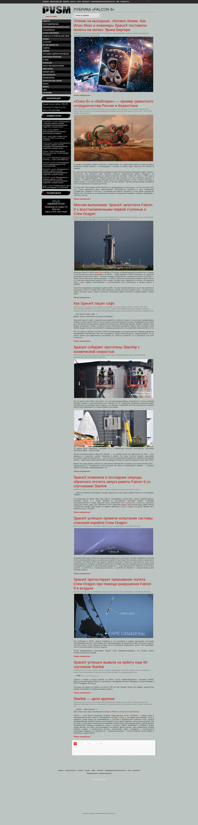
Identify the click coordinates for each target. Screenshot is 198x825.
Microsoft (86, 1)
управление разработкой (124, 311)
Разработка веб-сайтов (52, 81)
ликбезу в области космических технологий (121, 712)
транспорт (101, 357)
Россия (136, 111)
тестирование (128, 526)
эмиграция (137, 311)
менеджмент (78, 35)
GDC (141, 307)
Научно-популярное (51, 33)
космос (120, 111)
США (150, 111)
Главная (45, 1)
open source (48, 69)
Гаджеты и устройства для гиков (56, 36)
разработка (47, 63)
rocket (108, 355)
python (45, 60)
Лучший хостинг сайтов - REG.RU (55, 104)
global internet (111, 702)
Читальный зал (85, 113)
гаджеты (46, 48)
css (114, 307)
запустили (99, 272)
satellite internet (121, 702)
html (145, 307)
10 (89, 743)
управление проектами (52, 57)
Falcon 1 (130, 307)
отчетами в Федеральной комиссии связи (129, 719)
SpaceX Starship (109, 217)
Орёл (126, 111)
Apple (79, 1)
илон (135, 355)
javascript (47, 42)
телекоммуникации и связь (127, 672)
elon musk (96, 355)
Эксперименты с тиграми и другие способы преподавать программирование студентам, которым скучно (56, 124)
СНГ (140, 111)
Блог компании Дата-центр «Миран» (129, 309)
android (46, 51)
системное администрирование (56, 54)
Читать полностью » (82, 95)
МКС (80, 219)
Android (66, 1)
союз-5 (145, 111)
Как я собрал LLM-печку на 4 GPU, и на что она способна (55, 138)
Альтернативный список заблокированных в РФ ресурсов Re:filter (56, 164)
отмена (137, 489)
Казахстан (88, 111)
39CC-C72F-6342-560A (51, 110)
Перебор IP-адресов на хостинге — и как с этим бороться (56, 158)
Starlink (76, 715)
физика (140, 704)
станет (81, 282)
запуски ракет (118, 592)
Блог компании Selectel (124, 217)
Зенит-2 (76, 111)
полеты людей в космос (111, 219)
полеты (99, 219)
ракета (130, 111)
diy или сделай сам (50, 45)
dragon (118, 307)
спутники (115, 672)
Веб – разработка (123, 1)
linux (45, 90)
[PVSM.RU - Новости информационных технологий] (56, 11)
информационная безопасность (56, 27)
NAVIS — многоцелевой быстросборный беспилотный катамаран (54, 131)
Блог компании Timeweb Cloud (138, 109)
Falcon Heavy (107, 33)
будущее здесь (49, 72)
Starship (119, 355)
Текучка (46, 39)
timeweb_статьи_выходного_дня (109, 109)
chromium (100, 307)
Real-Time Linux (100, 309)
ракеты (97, 35)
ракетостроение (88, 35)
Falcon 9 (99, 33)
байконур (124, 109)
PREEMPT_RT (89, 309)
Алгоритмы (47, 93)
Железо (46, 87)
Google (73, 1)
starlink (113, 309)
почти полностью (128, 503)
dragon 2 (124, 307)
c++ (95, 307)
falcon (94, 33)
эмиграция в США (148, 311)
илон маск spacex (132, 33)
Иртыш (82, 111)
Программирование (51, 24)
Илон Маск (121, 33)
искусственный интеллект (53, 66)
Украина (76, 113)
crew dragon (108, 307)
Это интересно (49, 30)
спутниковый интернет (129, 704)
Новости (46, 21)
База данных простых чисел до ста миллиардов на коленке (56, 153)
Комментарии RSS (105, 773)
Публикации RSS (92, 773)
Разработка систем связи (102, 672)
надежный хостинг (56, 202)
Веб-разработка (49, 75)
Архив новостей (56, 1)
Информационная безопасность (103, 1)
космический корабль (100, 111)
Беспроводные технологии (119, 670)
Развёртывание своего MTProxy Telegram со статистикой (57, 186)
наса (85, 311)
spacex (115, 33)
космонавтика (49, 78)
